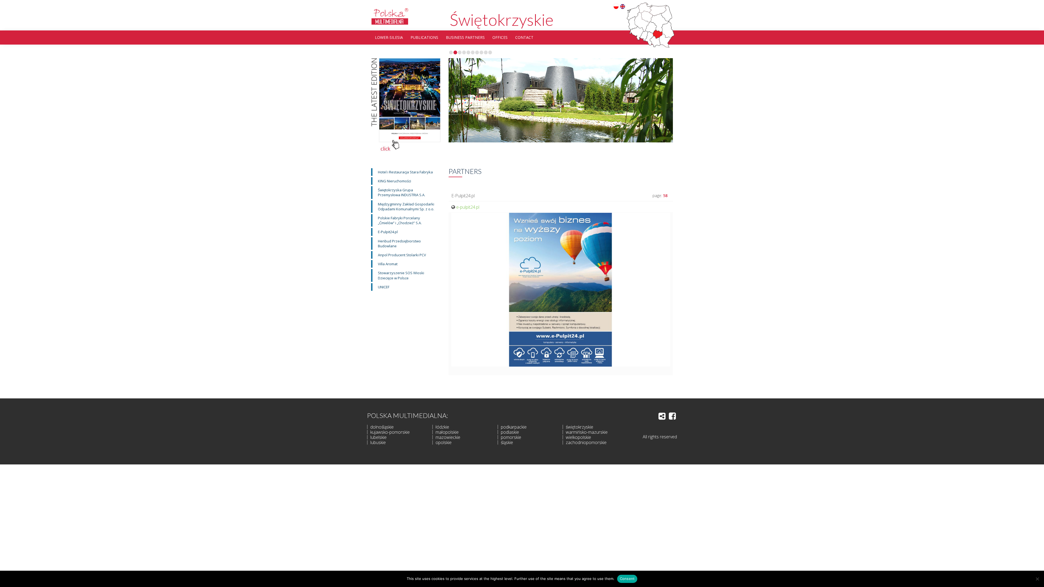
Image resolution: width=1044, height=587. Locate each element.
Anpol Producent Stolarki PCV (402, 254)
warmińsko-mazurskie (587, 432)
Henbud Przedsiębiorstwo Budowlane (399, 243)
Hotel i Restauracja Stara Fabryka (405, 172)
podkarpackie (514, 427)
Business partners (465, 37)
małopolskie (447, 432)
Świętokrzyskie (502, 19)
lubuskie (378, 442)
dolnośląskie (382, 427)
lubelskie (378, 437)
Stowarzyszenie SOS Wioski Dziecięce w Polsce (401, 275)
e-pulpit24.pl (467, 207)
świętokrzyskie (579, 427)
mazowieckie (448, 437)
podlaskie (510, 432)
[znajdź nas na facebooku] (672, 416)
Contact (524, 37)
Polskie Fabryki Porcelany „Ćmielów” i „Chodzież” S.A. (400, 220)
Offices (500, 37)
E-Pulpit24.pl (388, 231)
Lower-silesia (389, 37)
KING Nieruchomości (394, 181)
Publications (424, 37)
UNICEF (383, 287)
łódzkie (442, 427)
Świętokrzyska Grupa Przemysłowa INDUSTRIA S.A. (401, 192)
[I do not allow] (1037, 579)
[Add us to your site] (662, 416)
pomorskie (511, 437)
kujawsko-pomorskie (390, 432)
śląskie (507, 442)
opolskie (444, 442)
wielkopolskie (578, 437)
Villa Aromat (387, 263)
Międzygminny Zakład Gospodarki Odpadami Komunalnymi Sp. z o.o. (406, 206)
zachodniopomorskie (586, 442)
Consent (627, 578)
